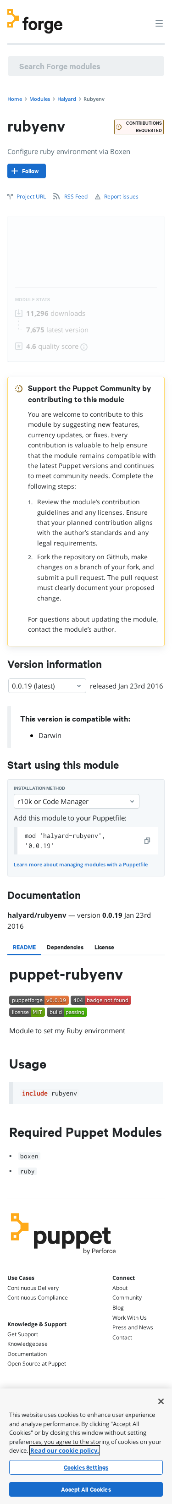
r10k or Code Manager (53, 801)
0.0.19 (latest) (33, 685)
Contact (122, 1337)
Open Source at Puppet (36, 1363)
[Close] (161, 1401)
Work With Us (129, 1318)
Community (127, 1297)
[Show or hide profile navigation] (142, 18)
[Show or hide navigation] (159, 23)
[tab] (24, 947)
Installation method (39, 788)
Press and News (132, 1327)
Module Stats (32, 299)
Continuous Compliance (37, 1297)
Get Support (22, 1334)
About (120, 1288)
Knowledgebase (27, 1344)
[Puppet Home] (63, 1257)
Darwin (50, 735)
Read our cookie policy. (64, 1450)
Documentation (27, 1354)
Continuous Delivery (33, 1288)
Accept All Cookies (86, 1489)
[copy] (148, 840)
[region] (86, 1446)
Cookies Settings (86, 1467)
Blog (118, 1307)
